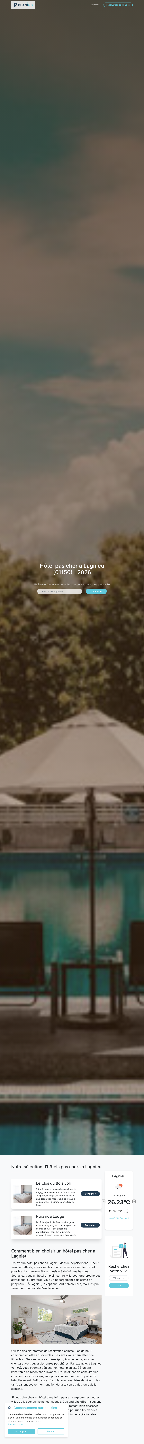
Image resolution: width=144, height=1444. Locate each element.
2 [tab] (114, 1226)
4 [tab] (120, 1226)
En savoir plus (15, 1424)
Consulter (90, 1193)
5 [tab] (123, 1226)
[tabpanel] (119, 1200)
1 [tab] (112, 1226)
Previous (103, 1201)
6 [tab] (126, 1226)
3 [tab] (117, 1226)
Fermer (51, 1431)
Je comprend (21, 1431)
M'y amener (96, 591)
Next (134, 1201)
